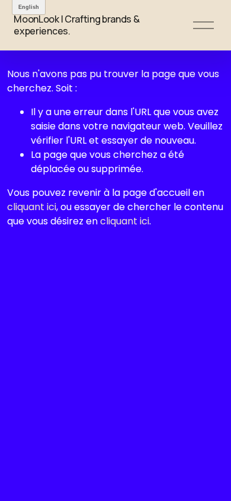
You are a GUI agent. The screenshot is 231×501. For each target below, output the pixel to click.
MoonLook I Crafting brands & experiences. (76, 24)
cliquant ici (31, 207)
